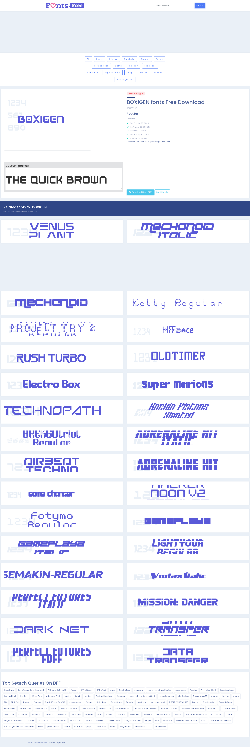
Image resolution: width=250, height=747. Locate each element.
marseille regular (166, 696)
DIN (5, 702)
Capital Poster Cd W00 (55, 702)
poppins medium (69, 708)
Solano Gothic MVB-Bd (221, 720)
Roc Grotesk (124, 690)
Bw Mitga (178, 714)
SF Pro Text (101, 690)
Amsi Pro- (36, 714)
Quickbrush (76, 714)
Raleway (89, 714)
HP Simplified (75, 720)
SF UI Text (15, 702)
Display (145, 59)
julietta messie (53, 726)
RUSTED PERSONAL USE (178, 702)
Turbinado (121, 714)
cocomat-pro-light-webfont (142, 696)
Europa (113, 726)
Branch (129, 702)
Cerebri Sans (116, 702)
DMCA (62, 742)
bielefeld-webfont (143, 726)
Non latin (92, 72)
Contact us (53, 742)
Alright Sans (125, 726)
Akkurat (195, 702)
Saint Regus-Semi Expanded (31, 690)
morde (236, 696)
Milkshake (167, 720)
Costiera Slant (114, 720)
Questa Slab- (209, 702)
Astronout (121, 696)
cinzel (112, 690)
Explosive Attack (227, 690)
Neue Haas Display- (82, 726)
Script (130, 72)
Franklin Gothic (59, 720)
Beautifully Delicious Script (192, 708)
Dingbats (129, 59)
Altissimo (148, 714)
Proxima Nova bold (104, 696)
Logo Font (150, 66)
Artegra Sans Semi (132, 720)
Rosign (26, 702)
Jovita (203, 720)
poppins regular (88, 708)
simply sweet (160, 726)
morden (214, 696)
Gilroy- (54, 708)
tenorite (67, 696)
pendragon (180, 690)
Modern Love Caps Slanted (159, 690)
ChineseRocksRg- (123, 708)
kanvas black (10, 696)
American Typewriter (94, 720)
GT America (43, 720)
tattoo (144, 72)
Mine (157, 720)
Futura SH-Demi (229, 708)
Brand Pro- (213, 708)
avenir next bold (158, 702)
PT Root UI (49, 714)
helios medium (163, 714)
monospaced (75, 702)
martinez (88, 696)
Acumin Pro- (216, 714)
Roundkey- (135, 714)
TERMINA (30, 720)
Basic (99, 59)
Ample (148, 720)
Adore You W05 (53, 696)
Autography (9, 708)
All (88, 59)
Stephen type (41, 708)
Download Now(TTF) (141, 192)
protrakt (229, 714)
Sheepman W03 (200, 696)
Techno (158, 72)
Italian (67, 726)
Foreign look (101, 66)
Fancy (159, 59)
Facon (73, 690)
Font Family (162, 192)
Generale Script (225, 702)
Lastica (226, 696)
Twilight (89, 702)
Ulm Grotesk (183, 696)
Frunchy (37, 702)
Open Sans (9, 690)
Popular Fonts (112, 72)
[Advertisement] (125, 32)
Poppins (193, 690)
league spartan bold (13, 720)
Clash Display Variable (196, 714)
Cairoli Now (101, 726)
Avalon (109, 714)
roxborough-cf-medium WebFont (19, 726)
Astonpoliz (62, 714)
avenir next (141, 702)
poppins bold (105, 708)
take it (99, 714)
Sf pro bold (9, 714)
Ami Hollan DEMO (208, 690)
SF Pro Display (87, 690)
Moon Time (37, 696)
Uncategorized (125, 79)
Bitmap (113, 59)
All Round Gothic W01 (57, 690)
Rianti (77, 696)
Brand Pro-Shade (169, 708)
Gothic (119, 66)
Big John (24, 696)
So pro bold (23, 714)
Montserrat (138, 690)
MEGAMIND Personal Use (186, 720)
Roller (40, 726)
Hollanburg (101, 702)
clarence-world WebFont (146, 708)
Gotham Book (25, 708)
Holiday (133, 66)
